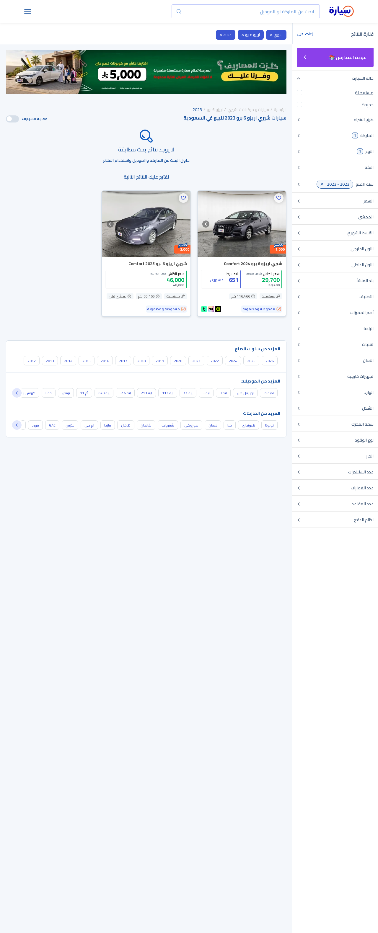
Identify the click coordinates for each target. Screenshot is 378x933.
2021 (196, 360)
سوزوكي (191, 425)
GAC (52, 425)
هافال (126, 425)
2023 (227, 34)
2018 (141, 360)
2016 (105, 360)
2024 (233, 360)
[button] (279, 198)
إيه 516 (125, 393)
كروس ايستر (26, 393)
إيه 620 (104, 393)
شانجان (146, 425)
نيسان (212, 425)
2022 (215, 360)
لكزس (70, 425)
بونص (66, 393)
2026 (269, 360)
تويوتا (269, 425)
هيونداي (248, 425)
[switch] (12, 118)
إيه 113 (167, 393)
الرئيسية (280, 109)
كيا (229, 425)
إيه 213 (146, 393)
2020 (178, 360)
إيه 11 (188, 393)
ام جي (89, 425)
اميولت (269, 393)
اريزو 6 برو (252, 34)
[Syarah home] (341, 11)
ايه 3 (223, 393)
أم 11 (84, 393)
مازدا (107, 425)
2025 (251, 360)
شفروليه (168, 425)
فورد (35, 425)
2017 (123, 360)
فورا (48, 393)
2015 (86, 360)
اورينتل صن (245, 393)
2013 (50, 360)
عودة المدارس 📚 (347, 57)
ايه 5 (206, 393)
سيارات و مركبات (255, 109)
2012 (31, 360)
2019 (160, 360)
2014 (68, 360)
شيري (278, 34)
